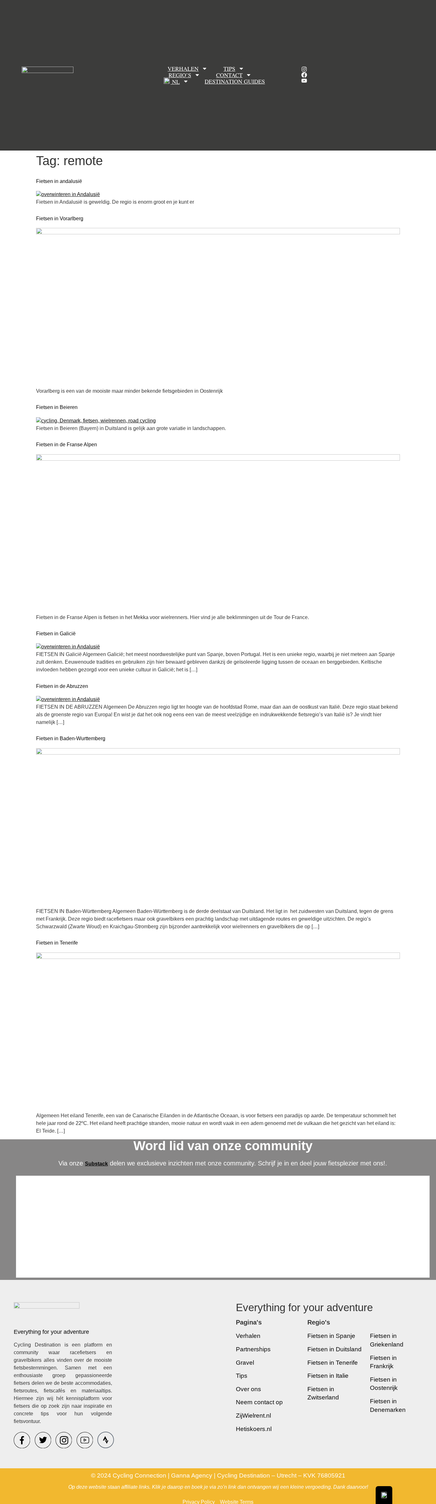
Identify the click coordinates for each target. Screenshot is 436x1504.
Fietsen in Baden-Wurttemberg (70, 738)
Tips (229, 68)
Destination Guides (235, 81)
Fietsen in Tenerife (57, 942)
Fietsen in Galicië (56, 633)
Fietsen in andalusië (59, 181)
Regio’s (180, 75)
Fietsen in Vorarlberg (59, 218)
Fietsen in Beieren (57, 407)
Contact (229, 75)
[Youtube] (304, 81)
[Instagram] (304, 69)
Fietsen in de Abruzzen (62, 686)
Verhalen (183, 68)
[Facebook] (304, 75)
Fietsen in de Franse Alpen (66, 444)
